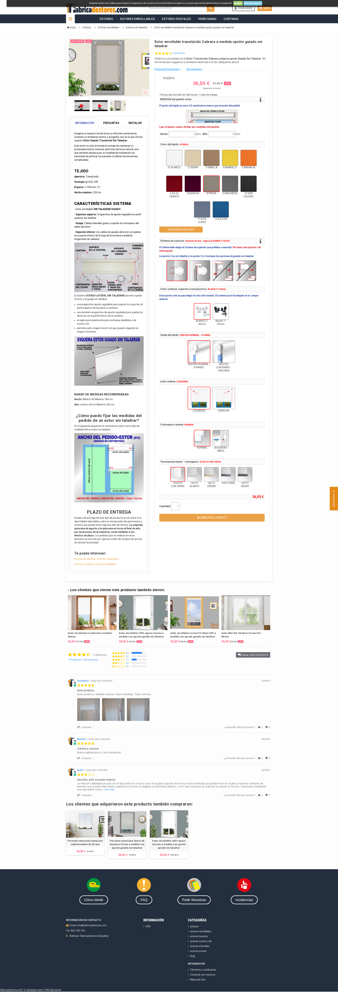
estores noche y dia (201, 941)
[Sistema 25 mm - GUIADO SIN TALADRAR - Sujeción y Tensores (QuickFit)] (223, 271)
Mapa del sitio (197, 979)
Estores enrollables (105, 564)
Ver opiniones (195, 69)
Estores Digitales (176, 19)
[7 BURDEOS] (193, 184)
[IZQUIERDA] (199, 398)
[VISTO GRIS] (228, 474)
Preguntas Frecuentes (168, 69)
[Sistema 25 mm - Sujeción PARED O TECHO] (177, 271)
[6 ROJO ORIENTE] (174, 184)
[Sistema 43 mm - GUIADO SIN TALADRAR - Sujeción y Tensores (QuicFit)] (246, 271)
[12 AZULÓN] (221, 209)
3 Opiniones (178, 53)
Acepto (238, 3)
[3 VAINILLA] (211, 158)
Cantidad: (165, 506)
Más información (252, 3)
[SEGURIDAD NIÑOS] (221, 438)
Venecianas (207, 19)
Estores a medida (84, 564)
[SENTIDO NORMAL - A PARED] (199, 352)
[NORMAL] (202, 438)
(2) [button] (127, 652)
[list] (173, 710)
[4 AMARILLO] (230, 158)
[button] (253, 655)
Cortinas (231, 19)
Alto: (205, 134)
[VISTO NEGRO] (245, 474)
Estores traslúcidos (107, 558)
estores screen (198, 951)
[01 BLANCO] (174, 158)
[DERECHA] (224, 398)
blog (192, 956)
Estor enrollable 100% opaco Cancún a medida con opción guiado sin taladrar (169, 844)
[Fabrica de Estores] (97, 7)
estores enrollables (200, 931)
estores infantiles (199, 946)
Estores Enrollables (137, 19)
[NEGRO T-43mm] (221, 311)
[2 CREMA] (193, 158)
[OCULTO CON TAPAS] (178, 474)
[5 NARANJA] (248, 158)
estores (194, 926)
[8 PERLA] (211, 184)
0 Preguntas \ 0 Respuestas (83, 659)
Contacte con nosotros (202, 974)
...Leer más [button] (108, 789)
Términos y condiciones (203, 969)
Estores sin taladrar (85, 558)
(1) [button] (127, 659)
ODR (148, 926)
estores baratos (199, 936)
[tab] (109, 123)
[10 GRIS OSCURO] (248, 184)
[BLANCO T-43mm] (202, 311)
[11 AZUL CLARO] (202, 209)
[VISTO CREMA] (211, 474)
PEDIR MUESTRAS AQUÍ (181, 229)
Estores (106, 19)
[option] (92, 619)
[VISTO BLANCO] (194, 474)
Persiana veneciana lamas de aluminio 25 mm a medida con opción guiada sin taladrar (127, 844)
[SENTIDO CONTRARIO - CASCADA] (224, 352)
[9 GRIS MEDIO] (230, 184)
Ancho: (164, 134)
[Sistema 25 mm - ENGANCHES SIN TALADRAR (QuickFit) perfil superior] (200, 271)
